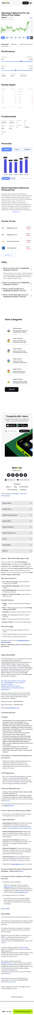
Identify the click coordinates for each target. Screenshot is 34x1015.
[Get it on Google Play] (22, 425)
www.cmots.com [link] (11, 982)
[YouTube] (21, 475)
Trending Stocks (5, 496)
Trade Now (25, 3)
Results (14, 44)
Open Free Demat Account (23, 1011)
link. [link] (22, 871)
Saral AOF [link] (6, 909)
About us (8, 487)
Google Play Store (23, 640)
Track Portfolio (24, 487)
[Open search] (20, 3)
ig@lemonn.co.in (9, 805)
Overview (5, 44)
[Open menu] (31, 3)
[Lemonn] (17, 467)
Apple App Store (6, 642)
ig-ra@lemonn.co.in (22, 892)
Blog (15, 487)
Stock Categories (13, 319)
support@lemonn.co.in (12, 708)
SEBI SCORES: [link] (24, 947)
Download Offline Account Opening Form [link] (20, 828)
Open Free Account (24, 431)
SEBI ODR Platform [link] (7, 963)
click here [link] (7, 973)
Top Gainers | (16, 493)
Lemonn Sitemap (12, 489)
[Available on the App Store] (11, 425)
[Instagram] (13, 475)
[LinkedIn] (25, 475)
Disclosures (23, 489)
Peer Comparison (26, 44)
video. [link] (8, 800)
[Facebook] (17, 475)
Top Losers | (23, 493)
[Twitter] (8, 475)
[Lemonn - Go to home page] (5, 3)
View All (11, 389)
